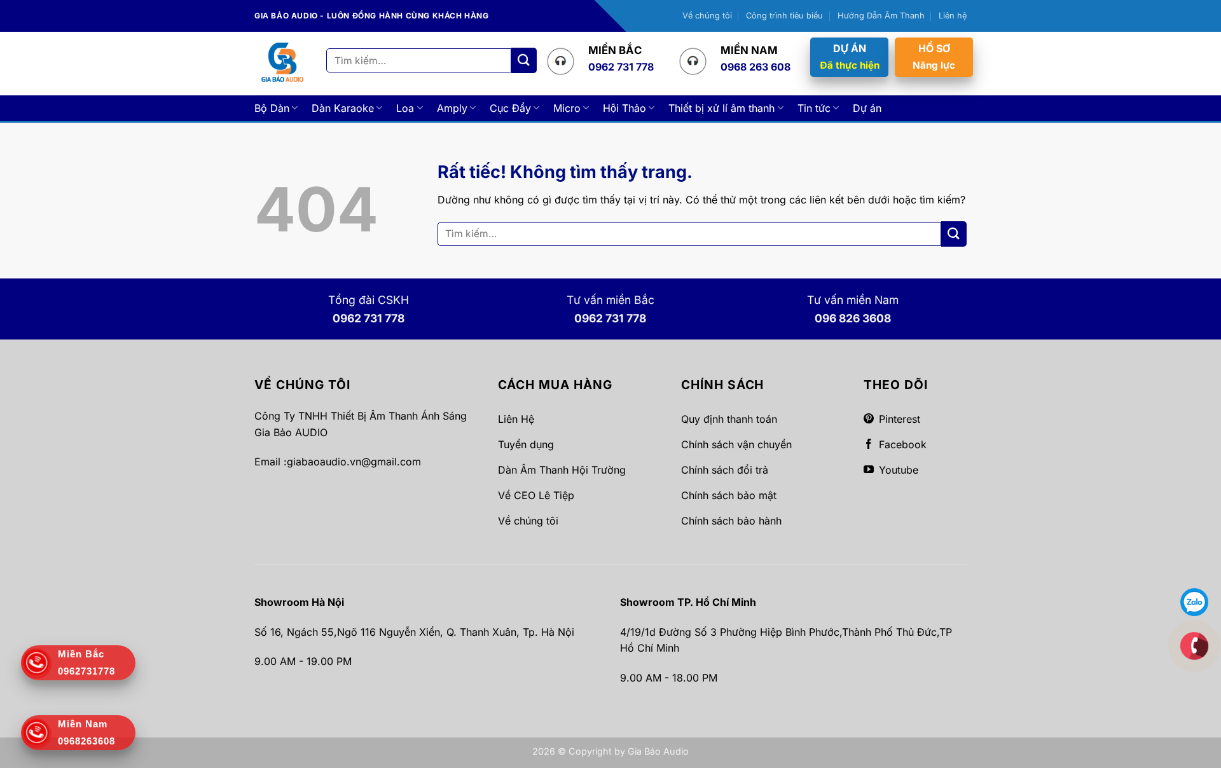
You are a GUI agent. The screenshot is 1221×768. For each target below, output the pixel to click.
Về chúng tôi (707, 15)
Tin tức (814, 108)
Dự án (867, 108)
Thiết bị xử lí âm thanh (721, 108)
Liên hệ (953, 15)
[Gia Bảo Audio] (282, 63)
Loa (405, 108)
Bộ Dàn (271, 108)
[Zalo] (1194, 601)
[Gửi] (524, 60)
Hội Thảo (624, 108)
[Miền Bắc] (1194, 645)
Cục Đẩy (510, 108)
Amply (452, 108)
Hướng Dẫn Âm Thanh (881, 15)
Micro (567, 108)
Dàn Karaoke (343, 108)
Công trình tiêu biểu (784, 15)
